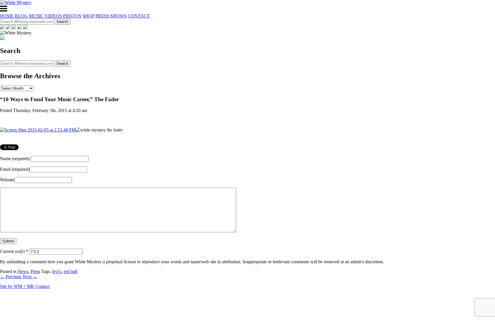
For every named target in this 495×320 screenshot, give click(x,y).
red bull (70, 271)
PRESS (102, 15)
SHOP (88, 15)
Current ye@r (14, 251)
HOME (7, 15)
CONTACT (139, 15)
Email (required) (15, 169)
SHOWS (118, 15)
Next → (30, 276)
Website (7, 179)
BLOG (21, 15)
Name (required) (15, 158)
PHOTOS (72, 15)
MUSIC (36, 15)
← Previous (10, 276)
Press (35, 271)
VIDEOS (53, 15)
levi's (56, 271)
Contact (43, 286)
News (23, 271)
